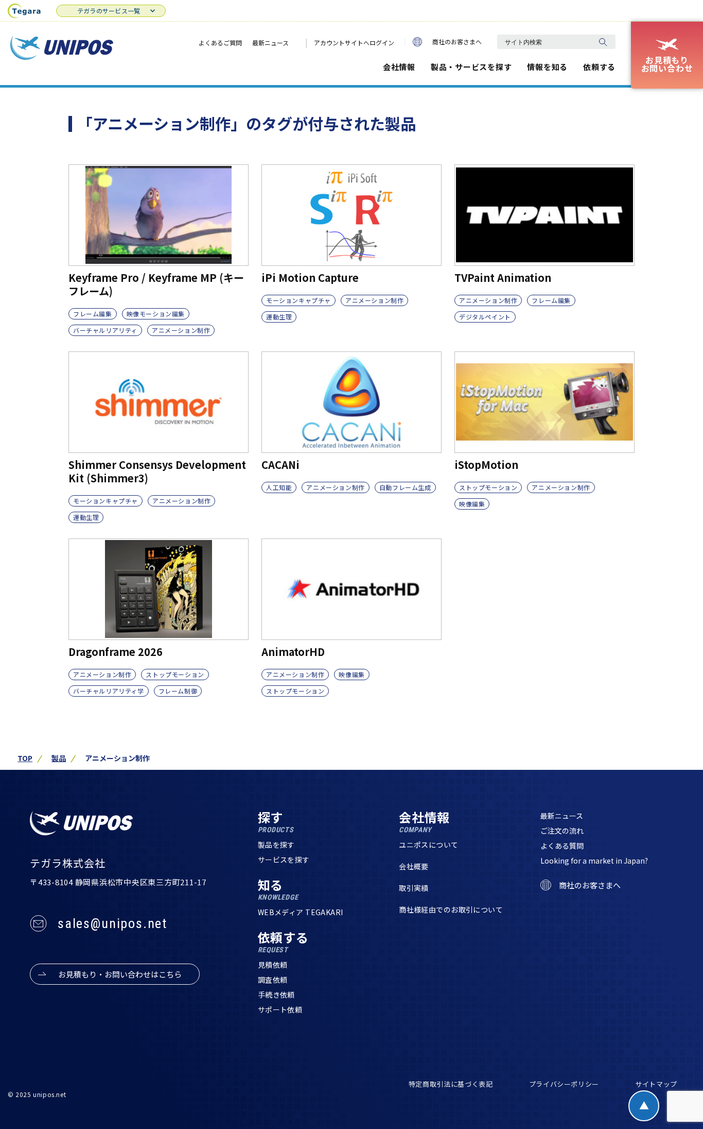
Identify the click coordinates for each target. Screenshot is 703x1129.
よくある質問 (562, 845)
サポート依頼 (280, 1009)
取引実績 (414, 887)
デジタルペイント (485, 316)
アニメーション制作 (181, 330)
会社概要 (414, 866)
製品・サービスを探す (471, 66)
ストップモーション (488, 487)
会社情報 (399, 66)
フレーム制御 (178, 690)
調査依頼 (273, 979)
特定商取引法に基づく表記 (451, 1084)
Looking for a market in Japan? (594, 860)
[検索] (603, 42)
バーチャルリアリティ (105, 330)
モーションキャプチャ (298, 300)
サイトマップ (656, 1084)
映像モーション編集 (156, 313)
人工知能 (279, 487)
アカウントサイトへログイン (354, 42)
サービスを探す (284, 859)
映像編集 (472, 503)
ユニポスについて (428, 844)
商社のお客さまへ (457, 41)
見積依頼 (273, 964)
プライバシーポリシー (564, 1084)
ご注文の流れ (562, 830)
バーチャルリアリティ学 (108, 690)
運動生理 (279, 316)
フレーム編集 (92, 313)
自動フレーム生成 (405, 487)
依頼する (599, 66)
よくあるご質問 (220, 42)
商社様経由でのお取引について (451, 909)
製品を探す (276, 844)
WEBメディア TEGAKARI (300, 912)
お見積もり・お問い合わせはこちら (120, 974)
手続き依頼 (276, 994)
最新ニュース (270, 42)
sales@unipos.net (112, 923)
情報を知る (547, 66)
